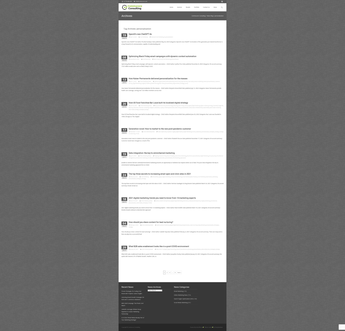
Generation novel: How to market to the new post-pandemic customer (160, 129)
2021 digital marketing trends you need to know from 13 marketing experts (162, 198)
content (186, 105)
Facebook (215, 105)
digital (189, 105)
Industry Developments (195, 201)
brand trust (177, 81)
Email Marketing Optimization (205, 177)
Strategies (141, 109)
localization (157, 107)
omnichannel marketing (141, 158)
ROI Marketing (176, 158)
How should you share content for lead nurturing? (151, 222)
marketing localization (169, 107)
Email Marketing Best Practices (189, 177)
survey (186, 83)
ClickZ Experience (162, 131)
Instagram (151, 107)
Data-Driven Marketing (180, 156)
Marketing (215, 177)
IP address (148, 83)
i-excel (210, 327)
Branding (176, 105)
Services (179, 7)
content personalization (209, 81)
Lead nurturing (193, 225)
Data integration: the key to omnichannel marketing (152, 153)
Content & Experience (165, 201)
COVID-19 (161, 249)
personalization (169, 37)
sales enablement (205, 249)
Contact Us (206, 7)
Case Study (191, 81)
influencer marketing (144, 107)
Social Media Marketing (181, 302)
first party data (212, 156)
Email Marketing (144, 37)
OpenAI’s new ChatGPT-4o (140, 34)
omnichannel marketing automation (156, 158)
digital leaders (179, 131)
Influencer (135, 107)
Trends (137, 133)
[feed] (222, 2)
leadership (198, 131)
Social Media (206, 107)
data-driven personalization (193, 156)
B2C (156, 105)
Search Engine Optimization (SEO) (184, 299)
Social (190, 107)
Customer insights (171, 131)
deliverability (155, 177)
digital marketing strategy (207, 105)
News (215, 7)
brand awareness (170, 81)
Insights (143, 83)
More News (162, 83)
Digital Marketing (137, 83)
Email (161, 59)
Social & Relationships (197, 107)
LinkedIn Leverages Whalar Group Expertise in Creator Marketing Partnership (131, 311)
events (193, 131)
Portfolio (196, 7)
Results (188, 7)
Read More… (125, 47)
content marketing (198, 81)
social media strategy (134, 109)
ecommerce (186, 201)
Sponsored (183, 158)
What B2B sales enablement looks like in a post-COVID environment (159, 246)
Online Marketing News (145, 81)
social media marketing (215, 107)
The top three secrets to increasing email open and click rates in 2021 (160, 174)
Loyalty (162, 107)
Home (171, 7)
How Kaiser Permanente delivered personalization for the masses (158, 78)
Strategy (182, 83)
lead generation (185, 225)
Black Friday (156, 59)
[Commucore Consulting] (131, 6)
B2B (157, 249)
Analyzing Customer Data (160, 156)
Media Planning (155, 83)
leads (199, 225)
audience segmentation (159, 81)
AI (164, 37)
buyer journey (184, 81)
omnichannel (214, 201)
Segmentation (176, 83)
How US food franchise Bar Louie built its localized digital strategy (158, 103)
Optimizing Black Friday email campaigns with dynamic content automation (162, 56)
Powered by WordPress (196, 327)
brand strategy (169, 105)
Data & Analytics (171, 156)
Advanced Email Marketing (157, 37)
